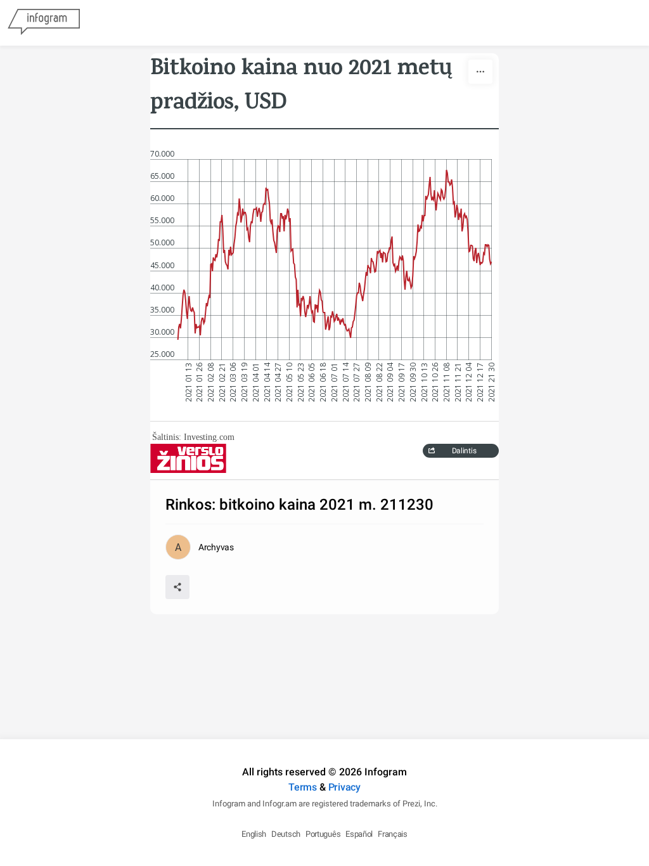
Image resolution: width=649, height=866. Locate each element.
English (253, 834)
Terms (302, 787)
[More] (480, 72)
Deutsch (285, 834)
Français (393, 834)
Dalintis (464, 450)
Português (322, 834)
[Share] (177, 587)
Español (359, 834)
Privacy (344, 787)
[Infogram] (44, 23)
